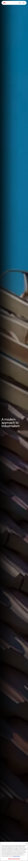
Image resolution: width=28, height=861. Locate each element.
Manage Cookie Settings (14, 858)
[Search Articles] (24, 3)
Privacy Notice (16, 856)
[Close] (26, 843)
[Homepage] (4, 3)
